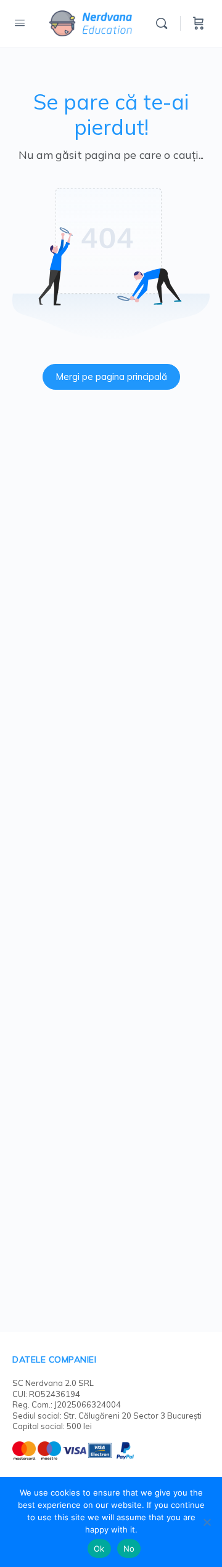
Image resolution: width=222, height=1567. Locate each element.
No (129, 1548)
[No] (206, 1522)
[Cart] (199, 23)
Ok (99, 1548)
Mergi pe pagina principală (111, 376)
